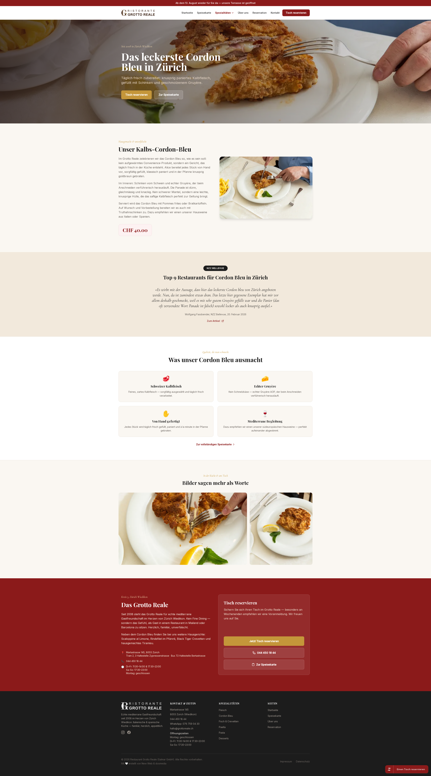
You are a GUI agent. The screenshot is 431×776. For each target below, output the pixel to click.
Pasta (222, 732)
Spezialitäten (223, 12)
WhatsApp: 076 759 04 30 (185, 723)
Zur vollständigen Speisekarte (214, 444)
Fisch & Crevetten (229, 721)
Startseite (187, 12)
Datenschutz (303, 761)
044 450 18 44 (134, 661)
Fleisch (223, 710)
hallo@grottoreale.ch (181, 728)
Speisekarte (204, 12)
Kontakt (275, 12)
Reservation (260, 12)
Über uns (243, 12)
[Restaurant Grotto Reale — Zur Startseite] (138, 12)
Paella (222, 727)
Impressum (286, 761)
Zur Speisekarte (169, 94)
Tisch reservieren (296, 12)
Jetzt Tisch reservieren (264, 641)
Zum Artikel (213, 320)
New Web (147, 763)
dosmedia (160, 763)
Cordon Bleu (226, 715)
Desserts (224, 738)
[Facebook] (129, 732)
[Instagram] (123, 732)
